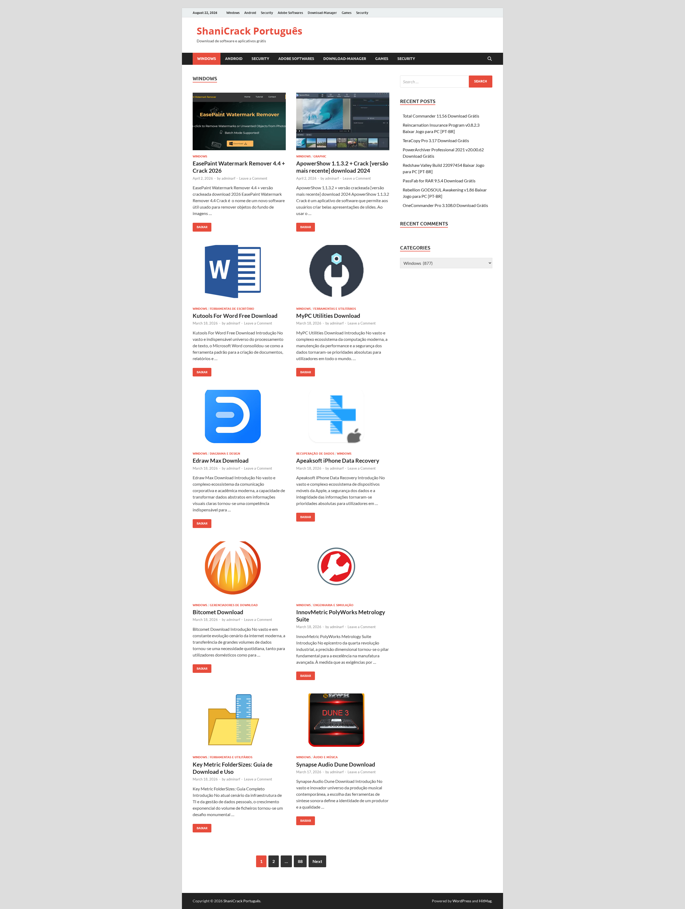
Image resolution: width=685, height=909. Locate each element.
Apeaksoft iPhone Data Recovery (337, 460)
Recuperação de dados (315, 453)
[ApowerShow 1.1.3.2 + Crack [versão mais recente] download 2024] (342, 121)
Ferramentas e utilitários (334, 309)
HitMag (485, 901)
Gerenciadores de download (234, 605)
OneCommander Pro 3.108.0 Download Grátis (445, 205)
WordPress (461, 901)
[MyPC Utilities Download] (342, 274)
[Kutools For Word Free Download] (239, 274)
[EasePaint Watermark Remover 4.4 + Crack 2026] (239, 121)
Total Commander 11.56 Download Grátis (441, 115)
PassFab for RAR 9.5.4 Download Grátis (439, 180)
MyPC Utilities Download (328, 315)
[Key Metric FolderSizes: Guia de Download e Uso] (239, 722)
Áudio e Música (325, 757)
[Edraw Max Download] (239, 418)
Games (346, 13)
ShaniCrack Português (249, 30)
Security (267, 13)
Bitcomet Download (218, 612)
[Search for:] (446, 82)
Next (317, 861)
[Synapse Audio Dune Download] (342, 722)
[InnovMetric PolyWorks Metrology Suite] (342, 570)
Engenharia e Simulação (333, 605)
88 (300, 861)
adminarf (228, 178)
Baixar (200, 226)
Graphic (319, 156)
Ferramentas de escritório (232, 309)
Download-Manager (322, 13)
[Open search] (490, 59)
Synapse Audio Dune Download (335, 764)
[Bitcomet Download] (239, 570)
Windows (232, 13)
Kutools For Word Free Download (235, 315)
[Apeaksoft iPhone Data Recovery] (342, 418)
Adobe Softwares (290, 13)
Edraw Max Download (221, 460)
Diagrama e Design (225, 453)
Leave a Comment (253, 178)
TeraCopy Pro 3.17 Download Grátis (436, 140)
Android (250, 13)
